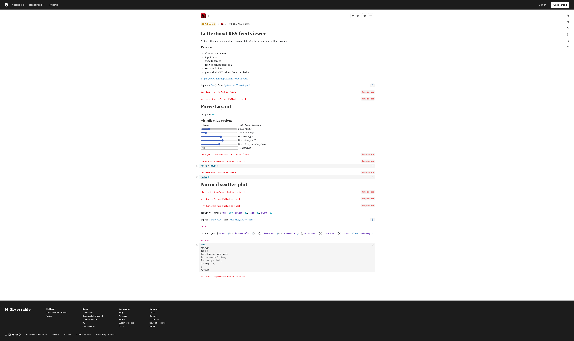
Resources (35, 4)
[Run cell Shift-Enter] (373, 166)
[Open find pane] (567, 40)
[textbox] (287, 166)
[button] (197, 30)
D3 (84, 323)
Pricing (53, 4)
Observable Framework (93, 316)
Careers (153, 316)
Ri (208, 15)
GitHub (152, 326)
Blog (121, 312)
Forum (121, 326)
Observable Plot (90, 319)
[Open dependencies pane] (567, 34)
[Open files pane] (567, 15)
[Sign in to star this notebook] (364, 15)
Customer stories (126, 323)
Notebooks (18, 4)
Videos (122, 319)
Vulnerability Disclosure (106, 334)
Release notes (89, 326)
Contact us (154, 319)
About (152, 312)
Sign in (542, 4)
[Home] (18, 318)
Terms (83, 334)
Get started (560, 4)
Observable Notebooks (56, 312)
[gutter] (99, 56)
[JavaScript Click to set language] (197, 166)
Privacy (55, 334)
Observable (88, 312)
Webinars (123, 316)
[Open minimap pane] (567, 28)
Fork (357, 15)
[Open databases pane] (567, 21)
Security (67, 334)
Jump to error (368, 92)
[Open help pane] (567, 47)
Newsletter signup (157, 323)
